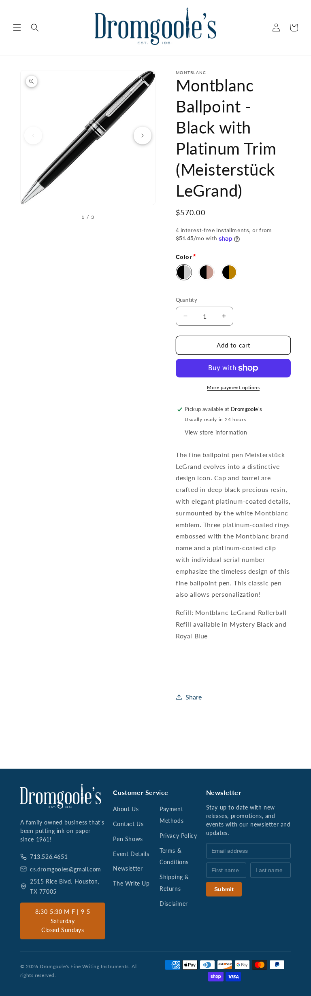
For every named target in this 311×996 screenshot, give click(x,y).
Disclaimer (174, 903)
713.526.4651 (49, 856)
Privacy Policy (178, 835)
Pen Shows (128, 838)
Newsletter (128, 868)
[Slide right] (142, 135)
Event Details (131, 853)
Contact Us (128, 823)
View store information (216, 432)
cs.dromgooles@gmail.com (65, 869)
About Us (125, 808)
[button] (17, 27)
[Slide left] (33, 135)
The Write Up (131, 883)
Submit (224, 889)
